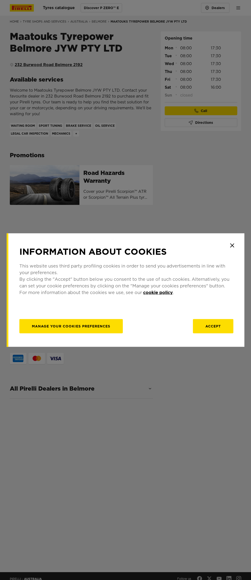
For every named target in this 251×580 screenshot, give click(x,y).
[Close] (232, 245)
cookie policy (158, 292)
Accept (213, 326)
